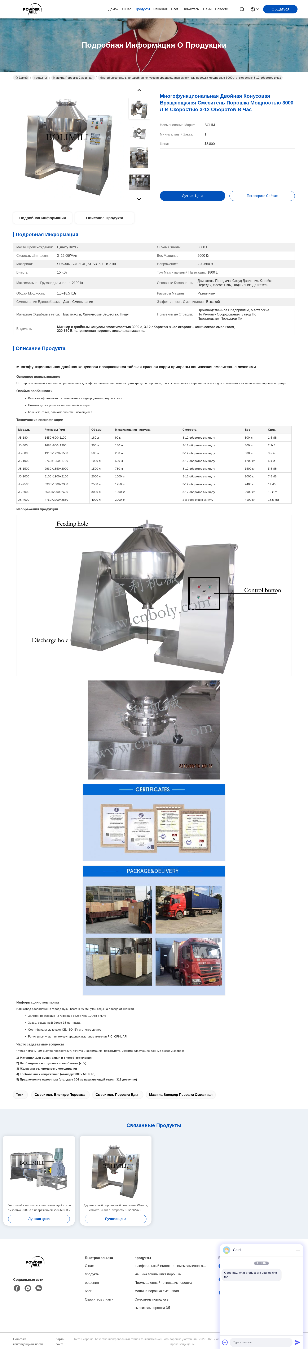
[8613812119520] (28, 1288)
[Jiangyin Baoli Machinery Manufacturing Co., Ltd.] (33, 9)
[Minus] (297, 1250)
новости (221, 9)
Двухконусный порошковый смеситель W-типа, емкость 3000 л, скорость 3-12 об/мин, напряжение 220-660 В (116, 1208)
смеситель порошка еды (117, 1094)
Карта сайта (60, 1341)
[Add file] (225, 1342)
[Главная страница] (36, 1267)
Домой (113, 9)
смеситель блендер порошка (60, 1094)
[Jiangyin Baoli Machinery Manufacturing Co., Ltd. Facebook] (17, 1288)
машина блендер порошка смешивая (180, 1094)
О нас (126, 9)
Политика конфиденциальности (28, 1341)
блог (174, 9)
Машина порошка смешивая (73, 77)
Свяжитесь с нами (197, 9)
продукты (142, 9)
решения (160, 9)
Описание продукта (104, 218)
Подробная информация (42, 218)
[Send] (297, 1342)
